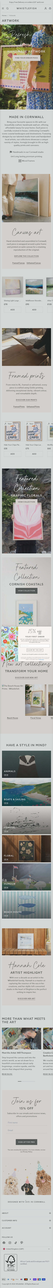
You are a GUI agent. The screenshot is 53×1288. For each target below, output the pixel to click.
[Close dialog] (3, 628)
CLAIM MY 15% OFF (34, 650)
